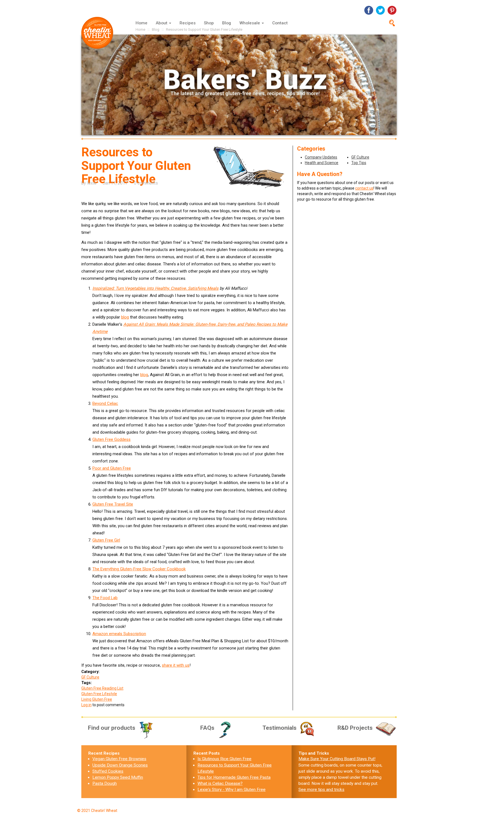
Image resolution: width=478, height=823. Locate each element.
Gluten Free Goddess (111, 439)
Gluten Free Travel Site (112, 504)
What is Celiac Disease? (220, 783)
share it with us (175, 665)
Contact (280, 22)
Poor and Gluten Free (111, 468)
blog (125, 317)
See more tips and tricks (321, 789)
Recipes (188, 22)
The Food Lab (105, 597)
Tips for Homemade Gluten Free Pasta (234, 777)
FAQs (207, 727)
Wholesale (250, 22)
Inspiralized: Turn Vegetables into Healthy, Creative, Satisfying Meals (155, 288)
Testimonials (280, 727)
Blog (226, 22)
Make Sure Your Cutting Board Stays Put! (336, 758)
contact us (364, 188)
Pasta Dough (104, 783)
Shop (209, 22)
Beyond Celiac (105, 403)
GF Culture (90, 677)
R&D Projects (355, 727)
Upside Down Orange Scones (120, 765)
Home (141, 22)
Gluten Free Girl (106, 540)
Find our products (111, 727)
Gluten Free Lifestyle (99, 694)
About (162, 22)
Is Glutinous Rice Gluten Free (224, 758)
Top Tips (358, 163)
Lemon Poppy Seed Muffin (117, 777)
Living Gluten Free (96, 699)
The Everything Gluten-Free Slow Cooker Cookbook (139, 568)
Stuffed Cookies (107, 771)
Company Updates (321, 157)
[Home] (99, 33)
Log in (86, 705)
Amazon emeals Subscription (119, 633)
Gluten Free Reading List (102, 688)
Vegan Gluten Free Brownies (119, 758)
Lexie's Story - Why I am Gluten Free (232, 789)
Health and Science (321, 163)
